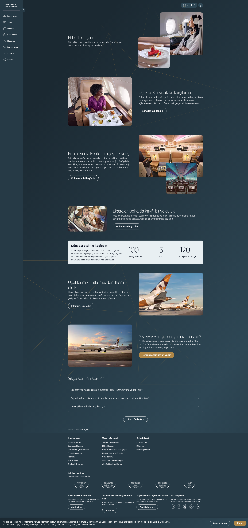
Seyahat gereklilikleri (110, 442)
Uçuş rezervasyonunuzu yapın (114, 449)
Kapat (240, 523)
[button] (23, 10)
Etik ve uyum (73, 460)
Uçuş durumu (107, 457)
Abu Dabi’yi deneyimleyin (112, 460)
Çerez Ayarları (220, 523)
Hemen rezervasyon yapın (156, 354)
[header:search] (194, 5)
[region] (124, 523)
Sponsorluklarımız (75, 446)
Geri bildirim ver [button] (147, 507)
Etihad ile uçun (108, 446)
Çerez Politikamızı (149, 522)
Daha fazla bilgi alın (153, 110)
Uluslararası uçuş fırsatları (113, 453)
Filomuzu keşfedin (81, 306)
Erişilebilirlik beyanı (75, 464)
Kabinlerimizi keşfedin (83, 178)
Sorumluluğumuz (75, 453)
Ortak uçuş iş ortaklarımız (79, 449)
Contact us (76, 507)
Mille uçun (140, 446)
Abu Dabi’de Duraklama (112, 464)
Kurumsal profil (74, 442)
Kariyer (71, 457)
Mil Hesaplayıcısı (143, 449)
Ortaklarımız (142, 442)
